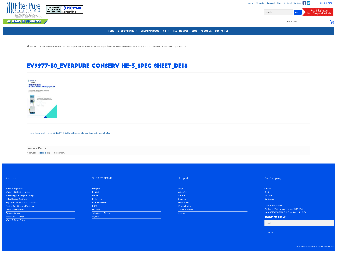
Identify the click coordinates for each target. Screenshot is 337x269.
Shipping (182, 199)
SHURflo (96, 209)
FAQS (180, 188)
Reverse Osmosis (13, 213)
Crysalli (95, 216)
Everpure (96, 188)
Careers (267, 188)
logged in (42, 152)
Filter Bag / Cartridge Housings (20, 195)
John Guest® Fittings (101, 213)
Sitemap (182, 213)
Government (184, 202)
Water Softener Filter (15, 220)
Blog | (279, 3)
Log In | (251, 3)
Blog (266, 191)
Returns (182, 195)
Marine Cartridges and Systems (20, 206)
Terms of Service (185, 209)
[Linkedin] (308, 3)
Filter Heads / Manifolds (16, 199)
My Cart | (288, 3)
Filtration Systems (14, 188)
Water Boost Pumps (15, 216)
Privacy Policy (184, 206)
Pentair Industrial (100, 202)
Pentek (95, 191)
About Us (268, 195)
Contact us (269, 199)
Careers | (271, 3)
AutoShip (182, 191)
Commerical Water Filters (49, 46)
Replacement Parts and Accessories (22, 202)
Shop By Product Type (154, 30)
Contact (297, 3)
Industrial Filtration (15, 209)
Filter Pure (44, 13)
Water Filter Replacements (18, 191)
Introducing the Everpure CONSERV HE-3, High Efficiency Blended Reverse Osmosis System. (104, 46)
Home (33, 46)
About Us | (260, 3)
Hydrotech (97, 199)
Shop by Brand (126, 30)
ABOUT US (206, 30)
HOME (111, 30)
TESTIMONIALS (180, 30)
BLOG (194, 30)
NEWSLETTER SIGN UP (275, 217)
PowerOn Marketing (325, 246)
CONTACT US (221, 30)
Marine (95, 195)
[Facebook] (304, 3)
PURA (94, 206)
